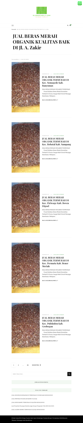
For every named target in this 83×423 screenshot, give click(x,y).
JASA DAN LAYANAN (59, 73)
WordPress (29, 420)
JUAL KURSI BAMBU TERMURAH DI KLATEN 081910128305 (28, 402)
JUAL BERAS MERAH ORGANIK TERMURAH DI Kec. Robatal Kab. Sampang (56, 141)
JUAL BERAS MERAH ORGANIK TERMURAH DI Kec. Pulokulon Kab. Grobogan (55, 322)
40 (28, 365)
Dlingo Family (26, 418)
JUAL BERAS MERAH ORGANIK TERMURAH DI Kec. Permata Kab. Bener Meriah (55, 262)
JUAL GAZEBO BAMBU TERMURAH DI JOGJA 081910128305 (28, 409)
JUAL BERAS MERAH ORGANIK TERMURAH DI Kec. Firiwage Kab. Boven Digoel (55, 201)
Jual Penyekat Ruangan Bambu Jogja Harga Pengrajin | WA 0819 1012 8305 (33, 406)
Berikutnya (35, 365)
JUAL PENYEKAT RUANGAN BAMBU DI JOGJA (24, 399)
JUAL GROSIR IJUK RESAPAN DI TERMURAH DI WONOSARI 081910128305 (32, 395)
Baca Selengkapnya (49, 100)
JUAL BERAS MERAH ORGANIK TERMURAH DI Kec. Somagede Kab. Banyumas (55, 81)
